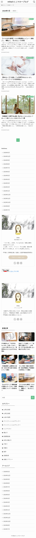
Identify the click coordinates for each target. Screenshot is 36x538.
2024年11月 (6, 156)
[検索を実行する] (33, 397)
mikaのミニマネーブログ (18, 2)
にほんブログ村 (14, 271)
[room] (21, 263)
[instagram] (18, 263)
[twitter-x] (15, 263)
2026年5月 (6, 152)
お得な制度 (7, 409)
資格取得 (6, 455)
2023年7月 (6, 210)
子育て (6, 444)
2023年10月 (6, 202)
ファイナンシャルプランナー (12, 421)
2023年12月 (6, 194)
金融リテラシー (8, 459)
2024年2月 (6, 187)
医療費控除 (7, 436)
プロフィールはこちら (18, 257)
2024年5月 (6, 175)
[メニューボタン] (2, 2)
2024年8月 (6, 164)
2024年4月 (6, 179)
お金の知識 (7, 417)
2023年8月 (6, 206)
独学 (5, 451)
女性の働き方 (7, 440)
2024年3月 (6, 183)
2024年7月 (6, 168)
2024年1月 (6, 191)
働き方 (6, 432)
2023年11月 (6, 198)
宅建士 (6, 448)
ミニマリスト (7, 428)
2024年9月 (6, 160)
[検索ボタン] (34, 2)
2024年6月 (6, 171)
